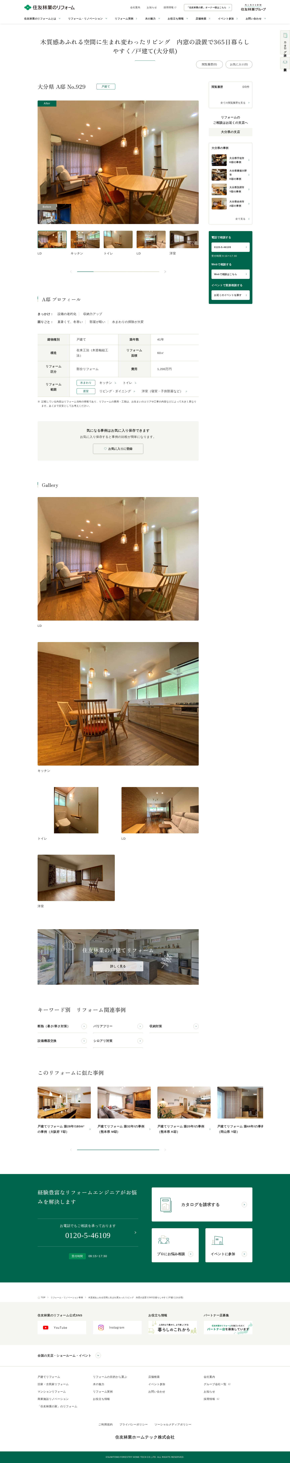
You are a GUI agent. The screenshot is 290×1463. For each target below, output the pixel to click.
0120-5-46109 (222, 247)
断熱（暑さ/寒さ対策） (54, 1026)
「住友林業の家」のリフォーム (57, 1406)
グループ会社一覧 (215, 1384)
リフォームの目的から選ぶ (110, 1376)
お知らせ (152, 7)
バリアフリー (102, 1026)
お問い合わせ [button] (254, 18)
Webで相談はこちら (225, 274)
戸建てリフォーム (49, 1376)
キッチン (105, 382)
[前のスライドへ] (71, 271)
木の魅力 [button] (150, 18)
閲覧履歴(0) (209, 64)
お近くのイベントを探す (228, 295)
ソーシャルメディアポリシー (173, 1424)
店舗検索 (201, 18)
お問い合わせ (156, 1391)
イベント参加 (226, 18)
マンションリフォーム (52, 1391)
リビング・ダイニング (115, 391)
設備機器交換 (47, 1040)
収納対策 (156, 1026)
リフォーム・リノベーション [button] (85, 18)
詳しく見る (118, 966)
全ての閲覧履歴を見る (233, 102)
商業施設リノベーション (53, 1399)
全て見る (240, 218)
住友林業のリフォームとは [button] (40, 18)
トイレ (127, 382)
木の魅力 (98, 1384)
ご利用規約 (106, 1424)
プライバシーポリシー (133, 1424)
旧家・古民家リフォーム (53, 1384)
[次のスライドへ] (165, 271)
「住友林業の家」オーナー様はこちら (206, 7)
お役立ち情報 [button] (176, 18)
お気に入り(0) (239, 64)
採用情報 (169, 7)
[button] (85, 272)
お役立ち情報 (101, 1399)
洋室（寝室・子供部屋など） (162, 391)
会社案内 (135, 7)
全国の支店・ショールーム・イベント (64, 1355)
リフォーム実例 (124, 18)
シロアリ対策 (102, 1040)
